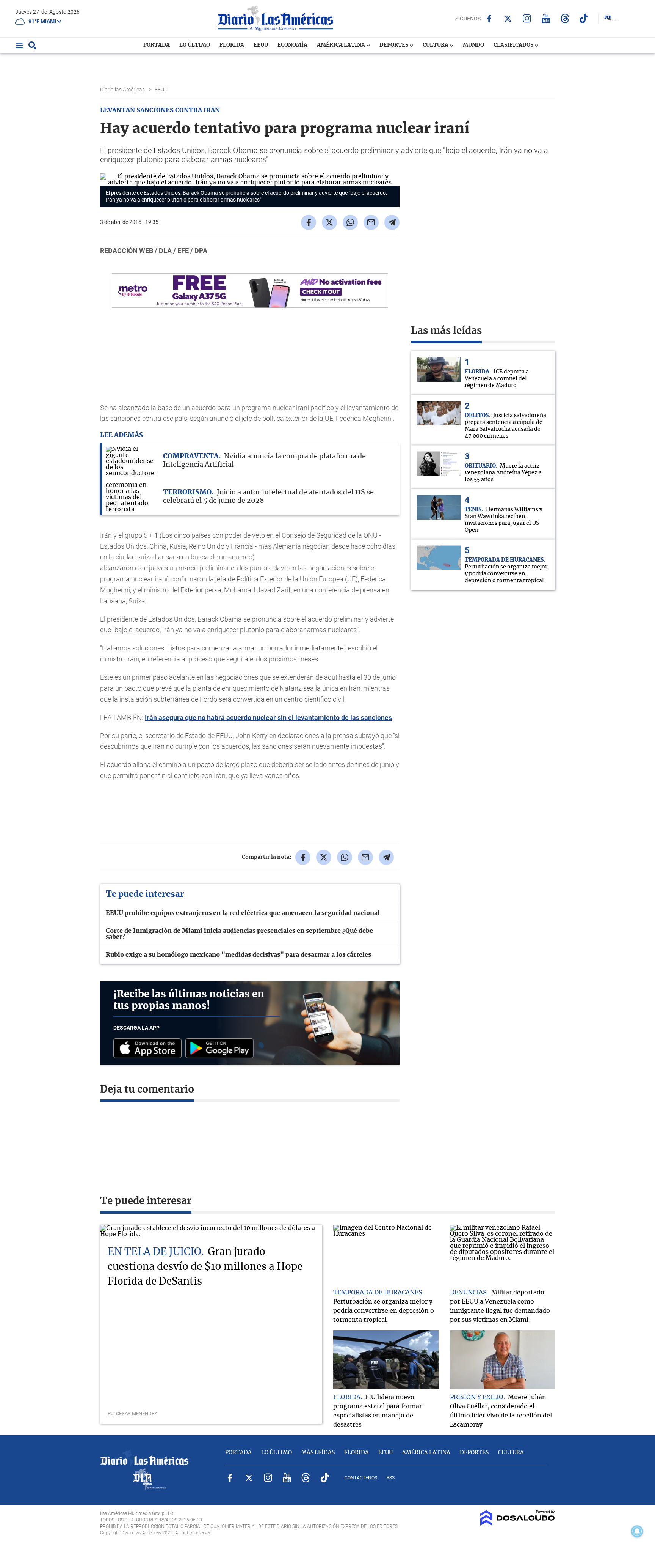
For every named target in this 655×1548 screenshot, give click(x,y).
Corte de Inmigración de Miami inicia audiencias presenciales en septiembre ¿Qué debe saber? (239, 934)
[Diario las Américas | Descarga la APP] (149, 1048)
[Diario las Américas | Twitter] (508, 18)
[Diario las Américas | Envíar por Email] (371, 222)
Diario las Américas (123, 90)
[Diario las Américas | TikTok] (584, 18)
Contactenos (361, 1477)
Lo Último (194, 45)
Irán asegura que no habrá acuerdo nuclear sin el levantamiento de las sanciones (268, 717)
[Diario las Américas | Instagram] (527, 18)
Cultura (436, 45)
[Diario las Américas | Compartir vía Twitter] (329, 222)
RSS (391, 1477)
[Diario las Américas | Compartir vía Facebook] (308, 222)
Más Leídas (318, 1452)
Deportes (394, 45)
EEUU (261, 45)
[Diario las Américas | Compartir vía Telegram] (392, 222)
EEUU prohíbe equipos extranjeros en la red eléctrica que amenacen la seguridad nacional (243, 913)
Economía (292, 45)
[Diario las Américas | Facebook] (489, 18)
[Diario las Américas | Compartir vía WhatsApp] (350, 222)
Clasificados (514, 45)
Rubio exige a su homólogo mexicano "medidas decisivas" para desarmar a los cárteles (238, 955)
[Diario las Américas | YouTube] (546, 18)
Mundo (473, 45)
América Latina (341, 45)
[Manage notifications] (637, 1531)
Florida (231, 45)
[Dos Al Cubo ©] (517, 1524)
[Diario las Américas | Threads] (565, 18)
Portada (156, 45)
